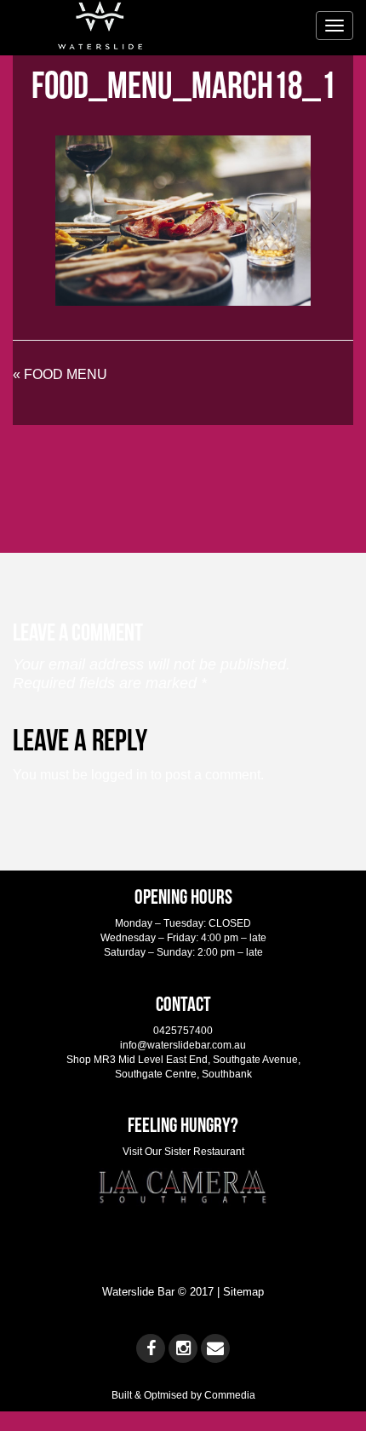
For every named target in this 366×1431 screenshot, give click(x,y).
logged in (119, 774)
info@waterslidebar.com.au (183, 1045)
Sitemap (243, 1291)
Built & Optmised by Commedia (183, 1395)
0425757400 (183, 1031)
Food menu (65, 374)
